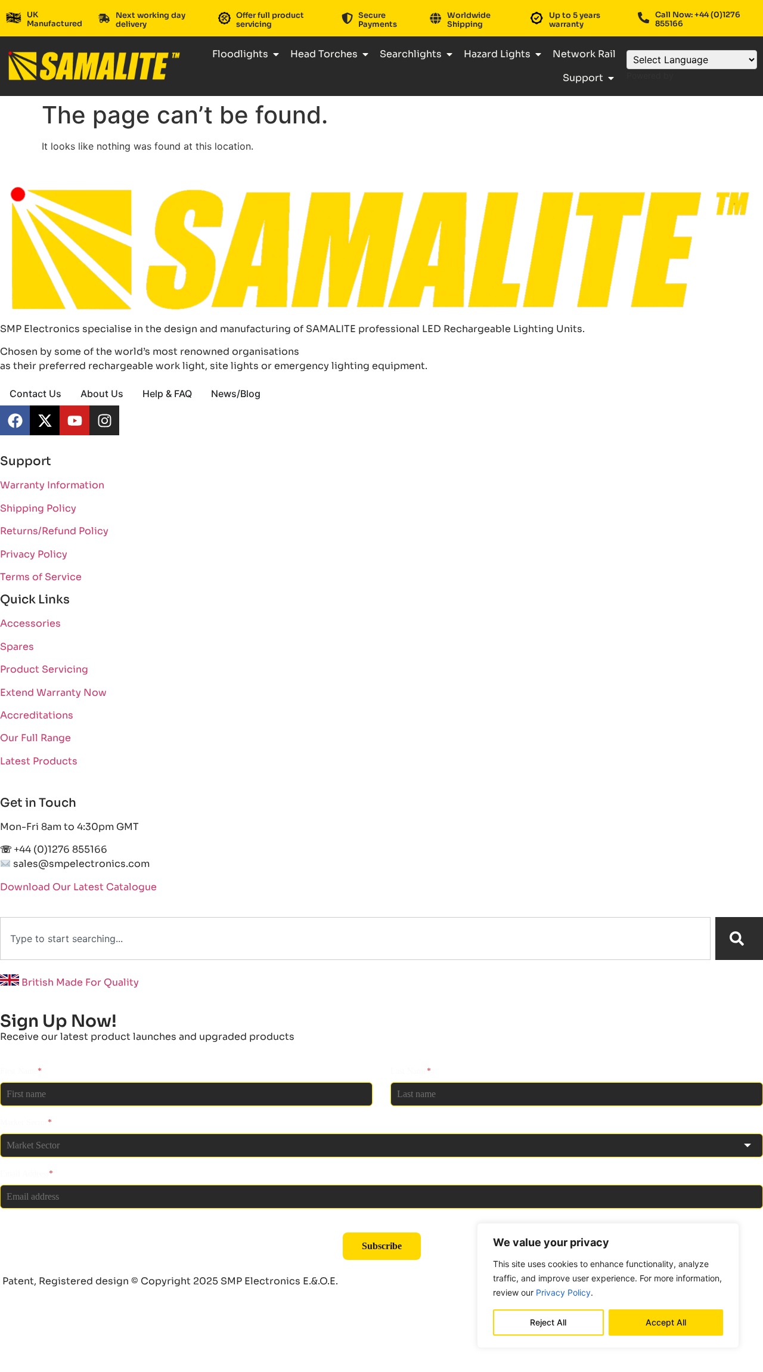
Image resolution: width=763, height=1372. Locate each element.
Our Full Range (35, 738)
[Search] (739, 938)
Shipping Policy (38, 508)
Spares (17, 646)
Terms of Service (41, 577)
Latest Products (38, 761)
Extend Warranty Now (53, 692)
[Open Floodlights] (276, 54)
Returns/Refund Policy (54, 531)
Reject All (548, 1322)
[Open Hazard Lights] (538, 54)
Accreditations (36, 715)
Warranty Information (52, 485)
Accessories (30, 623)
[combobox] (355, 938)
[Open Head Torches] (365, 54)
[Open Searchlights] (449, 54)
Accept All (666, 1322)
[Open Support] (611, 78)
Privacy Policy (563, 1292)
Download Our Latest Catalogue (78, 887)
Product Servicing (44, 669)
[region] (608, 1285)
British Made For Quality (79, 982)
